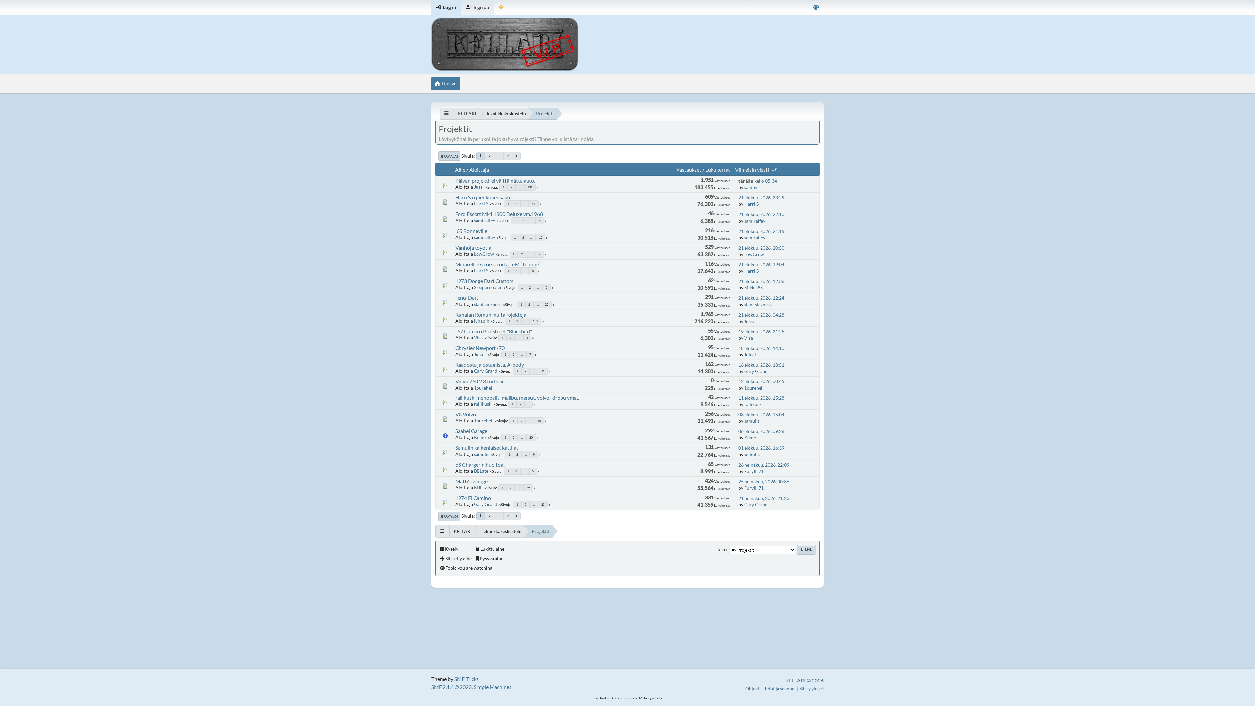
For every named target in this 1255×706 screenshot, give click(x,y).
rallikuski (483, 404)
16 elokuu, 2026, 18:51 (761, 365)
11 (542, 371)
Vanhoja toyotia (473, 247)
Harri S (481, 203)
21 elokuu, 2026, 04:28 (761, 315)
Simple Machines (492, 687)
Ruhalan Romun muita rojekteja (490, 314)
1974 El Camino (473, 498)
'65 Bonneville (471, 231)
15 (540, 237)
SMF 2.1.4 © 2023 (451, 687)
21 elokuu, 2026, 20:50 (761, 248)
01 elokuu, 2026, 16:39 (761, 448)
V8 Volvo (465, 414)
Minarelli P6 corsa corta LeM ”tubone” (498, 264)
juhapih (481, 321)
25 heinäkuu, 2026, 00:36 (763, 481)
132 (535, 321)
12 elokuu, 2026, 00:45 (761, 381)
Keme (480, 437)
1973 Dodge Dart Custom (484, 281)
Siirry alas (449, 156)
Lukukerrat (717, 169)
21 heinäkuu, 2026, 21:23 (763, 498)
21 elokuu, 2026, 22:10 (761, 214)
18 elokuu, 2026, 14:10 (761, 348)
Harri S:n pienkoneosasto (483, 197)
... (498, 155)
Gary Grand (485, 371)
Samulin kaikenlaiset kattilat (486, 448)
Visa (478, 337)
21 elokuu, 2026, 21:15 (761, 231)
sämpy (750, 187)
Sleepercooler (488, 287)
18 (539, 421)
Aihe (460, 169)
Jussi (479, 187)
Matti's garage (471, 481)
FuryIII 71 (754, 471)
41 (533, 204)
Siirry (723, 549)
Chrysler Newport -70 (480, 348)
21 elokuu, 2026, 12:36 (761, 281)
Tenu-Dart (466, 297)
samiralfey (484, 220)
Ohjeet (752, 688)
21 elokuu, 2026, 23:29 (761, 197)
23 (542, 504)
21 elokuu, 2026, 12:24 (761, 298)
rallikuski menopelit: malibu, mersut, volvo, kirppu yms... (517, 398)
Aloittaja (479, 169)
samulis (752, 421)
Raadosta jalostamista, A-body (489, 364)
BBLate (481, 471)
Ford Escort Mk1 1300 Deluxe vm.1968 (499, 214)
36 (539, 254)
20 (546, 304)
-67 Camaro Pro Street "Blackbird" (493, 331)
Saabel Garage (471, 431)
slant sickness (487, 304)
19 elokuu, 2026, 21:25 (761, 331)
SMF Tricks (466, 679)
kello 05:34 (757, 181)
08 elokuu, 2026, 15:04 (761, 414)
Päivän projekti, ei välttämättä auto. (495, 180)
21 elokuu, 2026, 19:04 (761, 264)
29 (528, 488)
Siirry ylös (449, 516)
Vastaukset (688, 169)
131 (529, 187)
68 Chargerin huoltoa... (480, 465)
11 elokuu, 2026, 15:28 (761, 398)
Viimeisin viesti (752, 169)
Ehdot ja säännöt (779, 688)
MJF (478, 487)
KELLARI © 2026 (804, 680)
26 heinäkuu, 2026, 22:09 (763, 465)
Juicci (480, 354)
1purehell (484, 388)
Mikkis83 (753, 287)
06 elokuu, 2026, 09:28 (761, 431)
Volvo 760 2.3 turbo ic (479, 381)
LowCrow (484, 254)
